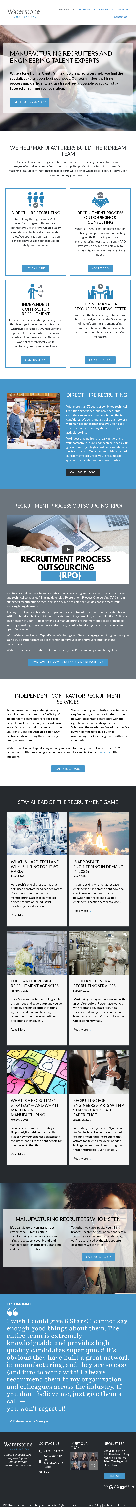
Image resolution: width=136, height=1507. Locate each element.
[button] (73, 9)
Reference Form (114, 1505)
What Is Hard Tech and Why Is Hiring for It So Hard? (35, 866)
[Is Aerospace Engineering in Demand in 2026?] (99, 833)
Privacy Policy (93, 1505)
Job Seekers (85, 9)
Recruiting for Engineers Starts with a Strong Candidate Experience (98, 1107)
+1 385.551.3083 (54, 1451)
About (121, 9)
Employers (65, 9)
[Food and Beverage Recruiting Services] (99, 952)
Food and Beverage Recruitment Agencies (35, 983)
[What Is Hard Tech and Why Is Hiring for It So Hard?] (37, 833)
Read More (20, 915)
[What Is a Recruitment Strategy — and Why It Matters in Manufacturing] (37, 1072)
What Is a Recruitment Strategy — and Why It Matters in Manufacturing (35, 1107)
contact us (103, 752)
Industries (104, 9)
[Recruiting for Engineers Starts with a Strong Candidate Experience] (99, 1072)
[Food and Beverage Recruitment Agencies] (37, 952)
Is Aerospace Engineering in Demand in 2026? (98, 866)
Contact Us (120, 16)
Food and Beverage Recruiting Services (94, 983)
